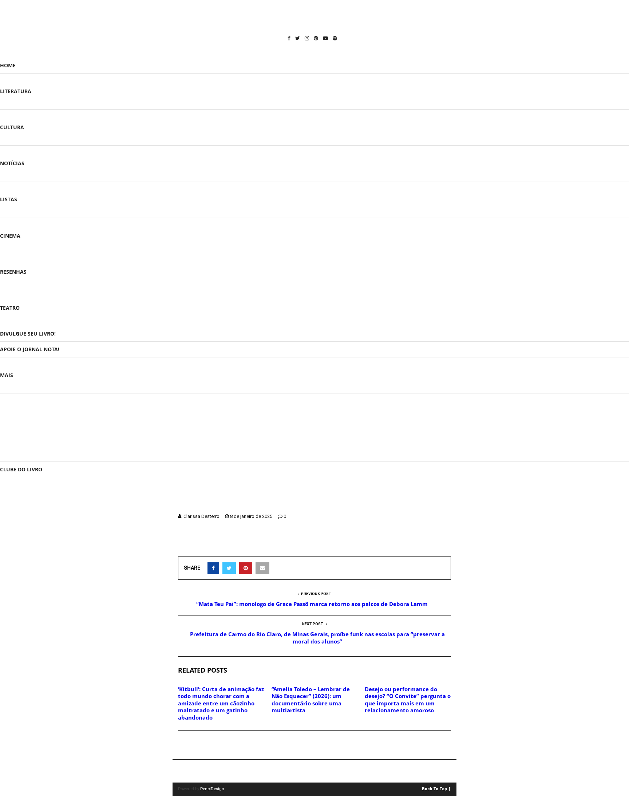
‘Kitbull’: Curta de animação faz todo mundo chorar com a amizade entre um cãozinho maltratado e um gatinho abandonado (221, 703)
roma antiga (361, 543)
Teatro (10, 307)
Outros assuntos (29, 431)
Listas (8, 199)
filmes (235, 543)
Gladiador (261, 543)
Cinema (10, 235)
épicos (213, 543)
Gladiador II (293, 543)
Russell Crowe (398, 543)
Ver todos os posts (31, 445)
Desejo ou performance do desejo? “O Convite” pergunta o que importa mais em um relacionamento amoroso (408, 699)
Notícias (12, 163)
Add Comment (204, 745)
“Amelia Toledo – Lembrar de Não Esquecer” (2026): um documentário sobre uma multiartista (311, 699)
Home (8, 65)
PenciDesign (212, 789)
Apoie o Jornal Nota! (29, 349)
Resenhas (13, 271)
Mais (6, 375)
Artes (12, 403)
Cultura (12, 127)
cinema (190, 543)
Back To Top (434, 789)
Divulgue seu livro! (28, 333)
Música (14, 418)
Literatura (15, 91)
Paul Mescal (326, 543)
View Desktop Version (317, 771)
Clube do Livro (21, 469)
